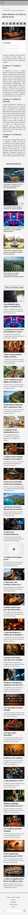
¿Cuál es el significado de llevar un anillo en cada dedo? (14, 881)
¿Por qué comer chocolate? (10, 734)
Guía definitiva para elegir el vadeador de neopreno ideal (13, 208)
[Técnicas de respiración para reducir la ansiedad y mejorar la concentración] (14, 241)
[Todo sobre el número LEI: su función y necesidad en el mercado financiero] (14, 175)
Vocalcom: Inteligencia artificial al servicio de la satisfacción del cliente (13, 684)
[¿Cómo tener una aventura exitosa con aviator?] (14, 574)
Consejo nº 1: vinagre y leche (11, 45)
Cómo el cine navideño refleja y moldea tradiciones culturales (13, 356)
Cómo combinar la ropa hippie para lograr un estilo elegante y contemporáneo (13, 383)
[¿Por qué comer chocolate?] (14, 724)
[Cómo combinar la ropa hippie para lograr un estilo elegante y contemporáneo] (14, 371)
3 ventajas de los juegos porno (13, 558)
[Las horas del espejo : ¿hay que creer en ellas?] (14, 649)
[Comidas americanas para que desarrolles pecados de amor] (14, 599)
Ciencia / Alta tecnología (13, 897)
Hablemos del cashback (13, 758)
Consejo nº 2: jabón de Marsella (12, 48)
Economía (13, 902)
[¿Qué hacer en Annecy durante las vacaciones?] (14, 499)
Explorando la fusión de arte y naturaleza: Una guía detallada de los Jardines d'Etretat (13, 408)
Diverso (8, 8)
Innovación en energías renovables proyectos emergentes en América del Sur (14, 275)
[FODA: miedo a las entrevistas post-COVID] (14, 845)
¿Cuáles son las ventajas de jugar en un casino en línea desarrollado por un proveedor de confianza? (14, 460)
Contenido (7, 43)
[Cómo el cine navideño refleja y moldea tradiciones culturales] (14, 346)
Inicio (2, 8)
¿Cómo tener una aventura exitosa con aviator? (12, 584)
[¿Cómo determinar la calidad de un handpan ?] (14, 624)
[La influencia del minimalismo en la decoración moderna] (14, 421)
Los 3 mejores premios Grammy (13, 830)
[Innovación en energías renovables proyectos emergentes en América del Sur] (14, 264)
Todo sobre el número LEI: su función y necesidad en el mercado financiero (13, 186)
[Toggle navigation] (2, 2)
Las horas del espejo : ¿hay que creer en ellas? (13, 658)
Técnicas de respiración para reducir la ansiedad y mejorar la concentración (13, 252)
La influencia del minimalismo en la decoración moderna (12, 432)
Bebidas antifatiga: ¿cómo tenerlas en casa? (13, 804)
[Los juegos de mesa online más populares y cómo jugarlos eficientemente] (14, 218)
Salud (13, 907)
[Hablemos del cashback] (14, 750)
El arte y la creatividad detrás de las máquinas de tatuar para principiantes (14, 484)
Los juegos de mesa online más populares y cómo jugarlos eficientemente (14, 229)
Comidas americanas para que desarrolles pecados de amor (12, 609)
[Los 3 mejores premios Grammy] (14, 820)
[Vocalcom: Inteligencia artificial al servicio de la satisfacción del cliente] (14, 674)
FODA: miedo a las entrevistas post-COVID (13, 855)
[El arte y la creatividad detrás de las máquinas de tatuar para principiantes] (14, 473)
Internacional (13, 904)
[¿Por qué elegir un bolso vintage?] (14, 699)
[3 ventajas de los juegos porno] (14, 549)
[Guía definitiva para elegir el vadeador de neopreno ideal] (14, 197)
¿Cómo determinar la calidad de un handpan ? (13, 633)
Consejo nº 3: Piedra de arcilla (12, 51)
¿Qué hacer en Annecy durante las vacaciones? (13, 508)
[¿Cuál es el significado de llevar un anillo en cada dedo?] (14, 871)
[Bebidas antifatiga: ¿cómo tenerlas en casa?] (14, 795)
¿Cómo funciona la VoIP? (14, 781)
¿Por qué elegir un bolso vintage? (13, 709)
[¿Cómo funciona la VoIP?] (14, 772)
